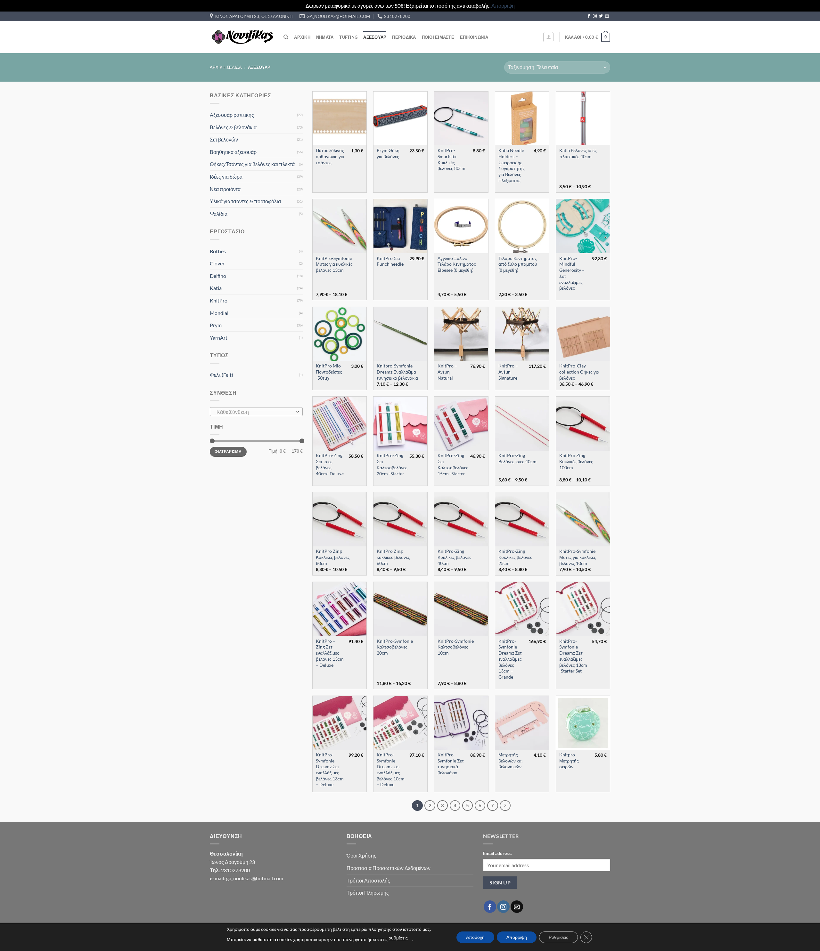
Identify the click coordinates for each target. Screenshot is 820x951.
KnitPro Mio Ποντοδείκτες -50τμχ (329, 371)
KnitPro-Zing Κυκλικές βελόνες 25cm (515, 557)
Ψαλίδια (218, 214)
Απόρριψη (503, 6)
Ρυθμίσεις (558, 937)
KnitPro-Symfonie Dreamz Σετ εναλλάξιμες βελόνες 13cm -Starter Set (573, 656)
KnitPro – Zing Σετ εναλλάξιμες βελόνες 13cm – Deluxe (330, 653)
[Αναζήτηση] (285, 37)
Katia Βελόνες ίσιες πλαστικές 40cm (578, 153)
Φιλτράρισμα (228, 451)
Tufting (348, 37)
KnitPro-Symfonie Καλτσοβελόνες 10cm (456, 647)
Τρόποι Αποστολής (368, 880)
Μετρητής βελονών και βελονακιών (510, 760)
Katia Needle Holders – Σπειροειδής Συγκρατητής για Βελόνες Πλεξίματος (511, 165)
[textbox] (255, 411)
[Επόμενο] (505, 805)
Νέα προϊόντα (225, 189)
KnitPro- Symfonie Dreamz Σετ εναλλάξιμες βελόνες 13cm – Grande (510, 659)
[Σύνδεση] (548, 37)
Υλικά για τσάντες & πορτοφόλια (245, 201)
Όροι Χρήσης (361, 855)
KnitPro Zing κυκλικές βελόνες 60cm (393, 557)
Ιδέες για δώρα (226, 176)
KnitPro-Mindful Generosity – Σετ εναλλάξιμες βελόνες (572, 273)
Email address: (497, 853)
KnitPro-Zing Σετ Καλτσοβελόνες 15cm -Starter (453, 464)
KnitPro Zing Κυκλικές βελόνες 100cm (576, 461)
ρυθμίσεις (398, 937)
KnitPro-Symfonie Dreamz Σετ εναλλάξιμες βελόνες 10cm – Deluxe (391, 769)
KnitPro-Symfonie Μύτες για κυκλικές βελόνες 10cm (577, 557)
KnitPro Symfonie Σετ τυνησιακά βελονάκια (451, 763)
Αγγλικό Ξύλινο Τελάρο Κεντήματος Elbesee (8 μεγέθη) (457, 264)
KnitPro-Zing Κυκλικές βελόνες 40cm (455, 557)
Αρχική (302, 37)
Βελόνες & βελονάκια (233, 127)
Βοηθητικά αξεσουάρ (233, 152)
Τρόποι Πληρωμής (368, 893)
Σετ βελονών (224, 139)
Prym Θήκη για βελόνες (388, 153)
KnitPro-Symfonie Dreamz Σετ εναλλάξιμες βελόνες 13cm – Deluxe (330, 769)
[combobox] (256, 411)
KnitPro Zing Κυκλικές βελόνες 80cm (333, 557)
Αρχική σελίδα (226, 67)
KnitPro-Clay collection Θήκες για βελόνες (579, 371)
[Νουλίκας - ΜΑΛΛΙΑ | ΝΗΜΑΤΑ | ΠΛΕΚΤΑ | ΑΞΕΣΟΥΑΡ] (242, 37)
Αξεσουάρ (374, 37)
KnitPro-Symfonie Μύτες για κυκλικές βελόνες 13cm (334, 264)
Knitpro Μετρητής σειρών (569, 760)
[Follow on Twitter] (601, 16)
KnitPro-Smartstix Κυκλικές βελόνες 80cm (451, 159)
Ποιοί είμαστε (438, 37)
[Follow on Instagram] (595, 16)
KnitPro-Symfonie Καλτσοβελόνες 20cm (395, 647)
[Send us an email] (607, 16)
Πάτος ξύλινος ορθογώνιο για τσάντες (330, 156)
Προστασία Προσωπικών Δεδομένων (388, 868)
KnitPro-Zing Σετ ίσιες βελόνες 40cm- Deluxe (330, 464)
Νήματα (325, 37)
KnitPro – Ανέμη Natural (447, 371)
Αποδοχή (475, 937)
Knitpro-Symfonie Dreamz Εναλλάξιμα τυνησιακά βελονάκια (397, 371)
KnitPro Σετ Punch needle (390, 261)
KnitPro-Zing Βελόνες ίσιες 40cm (517, 458)
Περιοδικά (404, 37)
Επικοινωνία (474, 37)
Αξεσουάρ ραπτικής (232, 115)
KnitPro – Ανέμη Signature (508, 371)
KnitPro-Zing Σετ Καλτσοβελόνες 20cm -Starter (392, 464)
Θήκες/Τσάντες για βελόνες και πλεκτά (252, 164)
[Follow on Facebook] (589, 16)
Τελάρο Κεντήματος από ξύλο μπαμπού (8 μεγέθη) (517, 264)
